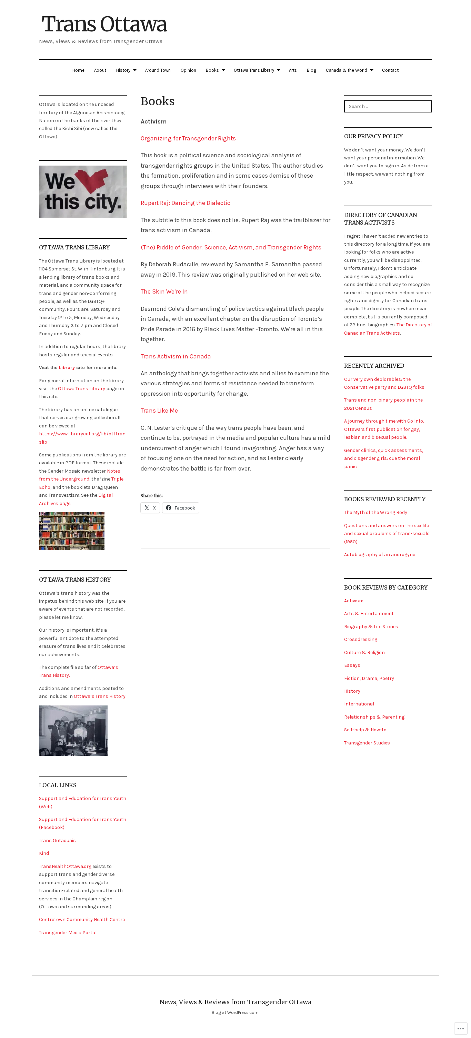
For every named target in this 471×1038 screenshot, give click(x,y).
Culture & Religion (364, 652)
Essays (352, 665)
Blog (311, 70)
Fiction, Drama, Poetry (369, 678)
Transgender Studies (367, 743)
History (123, 70)
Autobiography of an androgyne (379, 554)
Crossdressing (360, 639)
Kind (44, 853)
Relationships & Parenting (374, 717)
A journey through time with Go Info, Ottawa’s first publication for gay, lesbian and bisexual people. (384, 429)
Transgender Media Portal (68, 933)
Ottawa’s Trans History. (100, 696)
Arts (293, 70)
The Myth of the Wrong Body (375, 512)
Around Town (158, 70)
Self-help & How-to (365, 730)
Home (78, 70)
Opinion (188, 70)
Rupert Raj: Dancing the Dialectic (185, 202)
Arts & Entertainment (369, 613)
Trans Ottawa (104, 24)
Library (67, 367)
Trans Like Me (159, 410)
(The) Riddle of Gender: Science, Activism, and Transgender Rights (231, 247)
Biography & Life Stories (371, 627)
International (359, 704)
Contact (390, 70)
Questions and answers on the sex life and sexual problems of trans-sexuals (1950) (387, 534)
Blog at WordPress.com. (235, 1012)
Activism (353, 601)
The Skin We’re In (164, 291)
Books (212, 70)
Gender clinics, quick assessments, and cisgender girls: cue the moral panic (383, 458)
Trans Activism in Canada (176, 356)
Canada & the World (346, 70)
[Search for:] (388, 106)
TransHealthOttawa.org (65, 866)
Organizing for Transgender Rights (188, 138)
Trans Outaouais (57, 840)
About (100, 70)
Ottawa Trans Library (254, 70)
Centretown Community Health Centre (82, 919)
